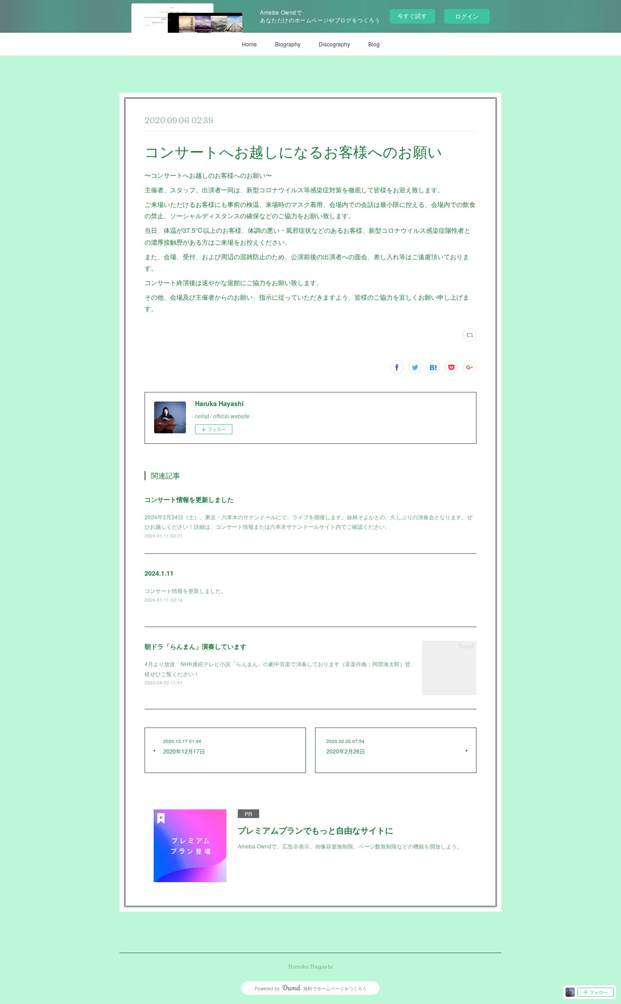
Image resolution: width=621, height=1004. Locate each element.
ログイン (467, 16)
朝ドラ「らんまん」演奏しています (195, 646)
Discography (334, 44)
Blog (374, 44)
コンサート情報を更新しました (189, 499)
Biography (287, 44)
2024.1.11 (159, 572)
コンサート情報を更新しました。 (185, 590)
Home (249, 44)
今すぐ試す (412, 15)
